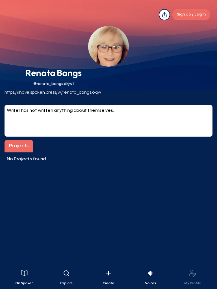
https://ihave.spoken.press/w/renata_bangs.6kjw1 (54, 92)
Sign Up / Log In (191, 15)
